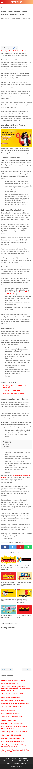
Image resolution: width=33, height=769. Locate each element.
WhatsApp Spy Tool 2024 (10, 683)
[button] (3, 47)
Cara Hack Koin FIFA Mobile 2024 (12, 694)
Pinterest (23, 763)
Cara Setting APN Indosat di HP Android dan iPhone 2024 (15, 386)
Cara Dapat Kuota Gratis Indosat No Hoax (14, 51)
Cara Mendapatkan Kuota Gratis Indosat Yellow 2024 (23, 600)
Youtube (26, 761)
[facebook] (5, 547)
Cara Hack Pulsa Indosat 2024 (24, 616)
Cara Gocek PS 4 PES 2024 (11, 697)
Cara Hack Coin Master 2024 (11, 713)
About (7, 758)
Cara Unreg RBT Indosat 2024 (11, 390)
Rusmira (7, 18)
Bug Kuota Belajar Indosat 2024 (6, 616)
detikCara (16, 2)
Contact (14, 758)
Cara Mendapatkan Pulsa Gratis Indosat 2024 (24, 566)
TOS (20, 761)
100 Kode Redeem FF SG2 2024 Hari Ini (14, 738)
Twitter (9, 763)
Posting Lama (26, 669)
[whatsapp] (28, 547)
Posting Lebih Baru (7, 669)
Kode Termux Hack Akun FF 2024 (13, 700)
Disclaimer (6, 761)
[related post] (8, 560)
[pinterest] (20, 547)
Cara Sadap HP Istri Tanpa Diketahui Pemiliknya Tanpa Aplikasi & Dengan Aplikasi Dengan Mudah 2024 (15, 688)
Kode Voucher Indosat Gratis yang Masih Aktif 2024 (8, 584)
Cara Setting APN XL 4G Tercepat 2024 (14, 731)
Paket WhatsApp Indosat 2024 (11, 396)
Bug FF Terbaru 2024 (9, 720)
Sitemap (14, 761)
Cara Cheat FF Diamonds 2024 (12, 717)
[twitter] (12, 547)
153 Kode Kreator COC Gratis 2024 (13, 723)
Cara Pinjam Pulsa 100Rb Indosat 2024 (14, 393)
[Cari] (31, 2)
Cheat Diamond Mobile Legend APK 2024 (15, 703)
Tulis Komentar (26, 18)
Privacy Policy (23, 758)
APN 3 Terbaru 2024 (8, 710)
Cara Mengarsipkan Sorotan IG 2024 (13, 741)
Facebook (16, 763)
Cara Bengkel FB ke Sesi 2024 (11, 735)
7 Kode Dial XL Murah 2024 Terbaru (13, 680)
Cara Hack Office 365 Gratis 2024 (12, 707)
